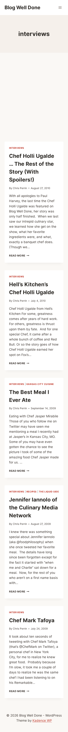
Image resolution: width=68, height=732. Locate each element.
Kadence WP (42, 720)
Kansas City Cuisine (40, 384)
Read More (19, 255)
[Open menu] (59, 7)
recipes (31, 491)
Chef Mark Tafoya (31, 620)
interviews (16, 148)
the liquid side (49, 491)
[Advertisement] (34, 102)
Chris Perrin (20, 188)
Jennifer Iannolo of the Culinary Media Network (33, 507)
